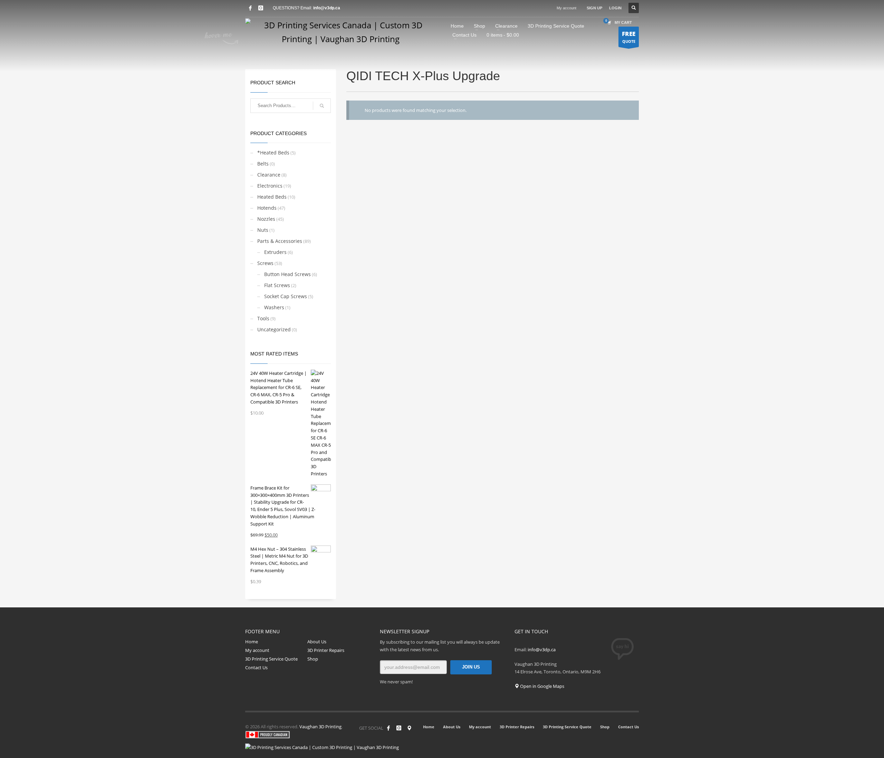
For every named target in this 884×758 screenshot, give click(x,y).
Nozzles (266, 219)
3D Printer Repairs (325, 650)
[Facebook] (250, 8)
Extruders (275, 252)
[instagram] (261, 8)
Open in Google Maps (541, 686)
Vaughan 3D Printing (320, 726)
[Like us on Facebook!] (388, 728)
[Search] (322, 105)
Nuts (262, 230)
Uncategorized (274, 329)
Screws (265, 263)
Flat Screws (277, 285)
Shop (312, 659)
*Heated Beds (273, 152)
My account (566, 8)
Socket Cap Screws (285, 296)
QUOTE (628, 37)
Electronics (269, 185)
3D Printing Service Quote (271, 659)
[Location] (409, 728)
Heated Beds (272, 196)
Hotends (267, 208)
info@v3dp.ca (326, 8)
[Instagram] (399, 728)
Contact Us (256, 667)
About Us (316, 641)
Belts (263, 163)
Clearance (268, 174)
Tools (263, 318)
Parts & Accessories (279, 241)
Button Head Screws (287, 274)
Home (251, 641)
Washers (274, 307)
